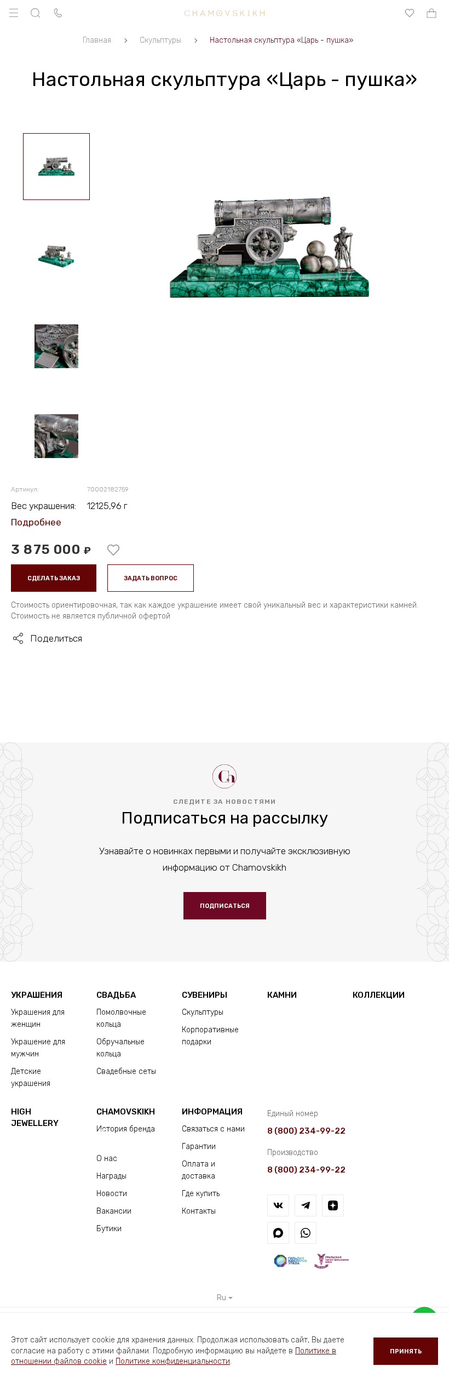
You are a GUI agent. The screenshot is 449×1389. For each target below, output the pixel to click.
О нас (106, 1158)
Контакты (199, 1211)
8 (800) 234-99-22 (306, 1131)
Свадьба (116, 995)
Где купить (201, 1193)
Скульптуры (202, 1012)
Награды (111, 1176)
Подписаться (225, 906)
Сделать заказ (53, 578)
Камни (282, 995)
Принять (406, 1351)
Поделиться (56, 638)
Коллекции (379, 995)
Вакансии (113, 1211)
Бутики (109, 1228)
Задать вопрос (150, 578)
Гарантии (199, 1146)
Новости (111, 1193)
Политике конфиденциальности (173, 1361)
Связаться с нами (213, 1129)
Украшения (36, 995)
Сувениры (204, 995)
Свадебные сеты (126, 1071)
